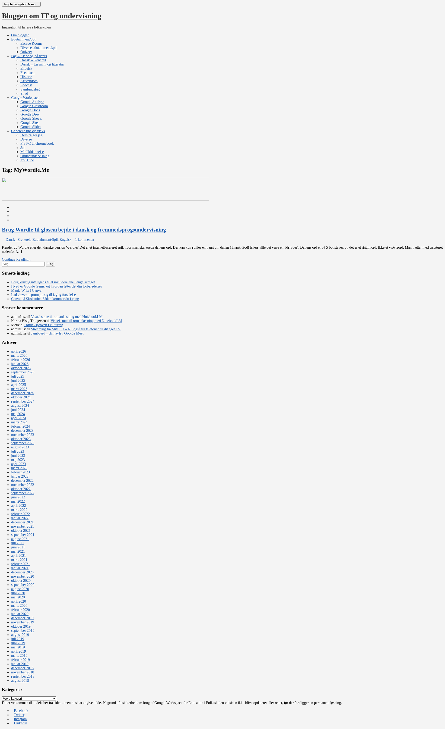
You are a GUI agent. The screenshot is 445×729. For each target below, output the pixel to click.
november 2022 (22, 485)
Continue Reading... (16, 259)
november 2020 (22, 576)
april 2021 (18, 555)
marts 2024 (19, 422)
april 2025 (18, 385)
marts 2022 (19, 510)
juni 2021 (18, 547)
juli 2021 (17, 543)
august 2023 (20, 447)
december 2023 (22, 430)
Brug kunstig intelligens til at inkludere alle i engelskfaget (53, 282)
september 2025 (22, 372)
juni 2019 (18, 643)
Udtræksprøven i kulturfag (43, 325)
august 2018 (20, 680)
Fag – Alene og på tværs (29, 56)
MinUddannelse (32, 152)
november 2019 (22, 622)
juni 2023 (18, 455)
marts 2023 (19, 468)
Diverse (26, 139)
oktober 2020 (21, 580)
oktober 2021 (21, 530)
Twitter (19, 715)
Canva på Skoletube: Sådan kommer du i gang (45, 299)
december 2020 (22, 572)
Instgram (20, 719)
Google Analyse (32, 102)
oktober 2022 (21, 489)
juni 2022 (18, 497)
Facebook (21, 711)
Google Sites (29, 123)
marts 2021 (19, 560)
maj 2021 (18, 551)
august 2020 (20, 589)
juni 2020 (18, 593)
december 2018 (22, 668)
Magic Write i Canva (26, 290)
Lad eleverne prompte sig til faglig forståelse (43, 295)
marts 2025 (19, 389)
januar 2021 (20, 568)
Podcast (26, 85)
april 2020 (18, 601)
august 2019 (20, 635)
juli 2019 (17, 639)
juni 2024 (18, 410)
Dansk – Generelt (33, 60)
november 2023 (22, 435)
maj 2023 (18, 460)
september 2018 (22, 676)
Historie (26, 77)
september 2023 (22, 443)
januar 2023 (20, 476)
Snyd (24, 93)
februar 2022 (20, 514)
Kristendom (29, 81)
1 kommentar (84, 239)
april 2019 (18, 651)
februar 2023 (20, 472)
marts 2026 (19, 355)
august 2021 (20, 539)
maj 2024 (18, 414)
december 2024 (22, 393)
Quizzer (26, 52)
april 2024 (18, 418)
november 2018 (22, 672)
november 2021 (22, 526)
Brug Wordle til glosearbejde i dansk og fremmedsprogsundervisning (84, 230)
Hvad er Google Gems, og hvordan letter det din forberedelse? (56, 286)
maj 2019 (18, 647)
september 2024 (22, 401)
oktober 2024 (21, 397)
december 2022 (22, 480)
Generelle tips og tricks (28, 131)
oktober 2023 (21, 439)
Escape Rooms (31, 43)
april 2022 (18, 505)
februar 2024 (20, 426)
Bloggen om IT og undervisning (51, 16)
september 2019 (22, 630)
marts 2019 (19, 655)
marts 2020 (19, 605)
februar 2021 (20, 564)
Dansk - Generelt (18, 239)
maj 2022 (18, 501)
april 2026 (18, 351)
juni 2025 (18, 380)
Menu (20, 4)
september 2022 (22, 493)
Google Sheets (31, 118)
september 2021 (22, 535)
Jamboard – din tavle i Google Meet (57, 333)
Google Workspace (25, 98)
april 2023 (18, 464)
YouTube (27, 160)
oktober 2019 (21, 626)
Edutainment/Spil (23, 39)
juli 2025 (17, 376)
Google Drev (30, 114)
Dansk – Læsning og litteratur (42, 64)
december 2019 (22, 618)
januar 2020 (20, 614)
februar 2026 (20, 360)
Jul (22, 148)
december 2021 (22, 522)
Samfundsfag (30, 89)
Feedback (27, 73)
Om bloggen (20, 35)
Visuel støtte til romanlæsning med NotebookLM (66, 317)
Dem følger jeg (31, 135)
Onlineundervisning (34, 156)
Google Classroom (34, 106)
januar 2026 (20, 364)
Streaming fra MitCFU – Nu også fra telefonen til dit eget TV (76, 329)
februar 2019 (20, 660)
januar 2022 (20, 518)
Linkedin (20, 723)
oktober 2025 (21, 368)
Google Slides (30, 127)
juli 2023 (17, 451)
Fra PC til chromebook (37, 143)
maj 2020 (18, 597)
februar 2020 (20, 610)
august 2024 (20, 405)
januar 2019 (20, 664)
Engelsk (26, 68)
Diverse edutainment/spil (38, 48)
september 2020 (22, 585)
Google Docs (30, 110)
